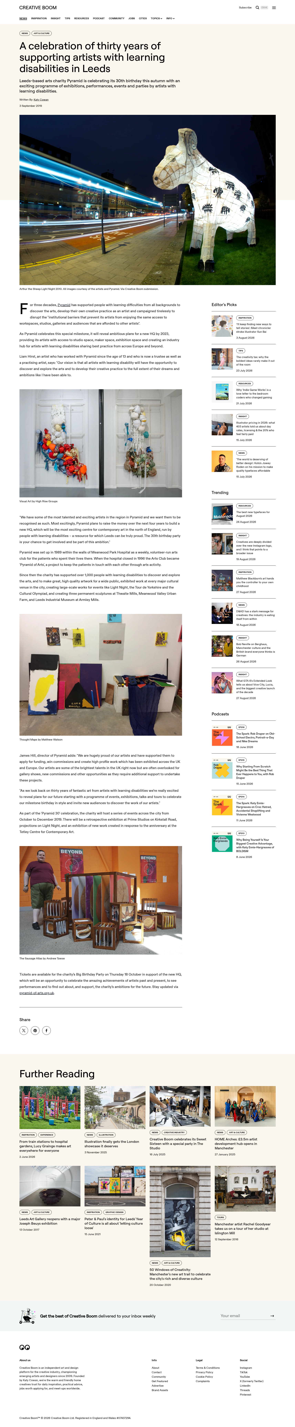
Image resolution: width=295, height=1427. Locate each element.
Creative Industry (174, 1132)
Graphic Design (114, 1212)
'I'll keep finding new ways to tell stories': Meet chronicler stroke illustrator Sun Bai (253, 328)
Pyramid (75, 80)
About (155, 1368)
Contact (157, 1372)
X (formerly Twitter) (251, 1381)
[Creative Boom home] (37, 7)
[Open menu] (274, 7)
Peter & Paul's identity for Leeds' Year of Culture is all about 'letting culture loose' (114, 1223)
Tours (220, 1217)
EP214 (242, 797)
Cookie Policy (204, 1377)
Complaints (203, 1381)
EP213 (241, 833)
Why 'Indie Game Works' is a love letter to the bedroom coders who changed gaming (254, 393)
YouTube (245, 1377)
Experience (46, 1135)
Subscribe (245, 7)
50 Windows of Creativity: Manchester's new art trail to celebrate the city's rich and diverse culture (180, 1274)
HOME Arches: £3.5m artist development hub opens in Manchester (236, 1143)
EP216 (241, 727)
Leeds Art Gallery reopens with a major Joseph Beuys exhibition (49, 1221)
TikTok (243, 1372)
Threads (245, 1390)
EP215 (241, 760)
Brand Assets (160, 1390)
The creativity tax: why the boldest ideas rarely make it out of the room (255, 360)
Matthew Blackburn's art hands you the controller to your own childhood (255, 582)
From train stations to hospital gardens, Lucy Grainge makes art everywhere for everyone (45, 1146)
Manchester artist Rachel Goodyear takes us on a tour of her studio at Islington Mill (243, 1228)
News (25, 33)
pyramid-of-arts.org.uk (36, 993)
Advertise (158, 1385)
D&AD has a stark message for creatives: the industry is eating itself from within (255, 615)
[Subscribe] (272, 1315)
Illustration (106, 1135)
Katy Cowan (41, 99)
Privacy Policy (204, 1372)
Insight (243, 416)
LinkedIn (245, 1385)
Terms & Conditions (208, 1368)
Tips (241, 351)
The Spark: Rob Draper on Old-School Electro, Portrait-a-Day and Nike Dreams (255, 737)
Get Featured (160, 1381)
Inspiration (245, 318)
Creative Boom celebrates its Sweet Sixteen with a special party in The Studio (178, 1143)
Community (159, 1377)
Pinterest (245, 1394)
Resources (245, 383)
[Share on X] (23, 1030)
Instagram (246, 1368)
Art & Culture (41, 33)
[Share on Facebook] (46, 1030)
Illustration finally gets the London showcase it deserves (112, 1143)
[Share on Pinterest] (35, 1030)
